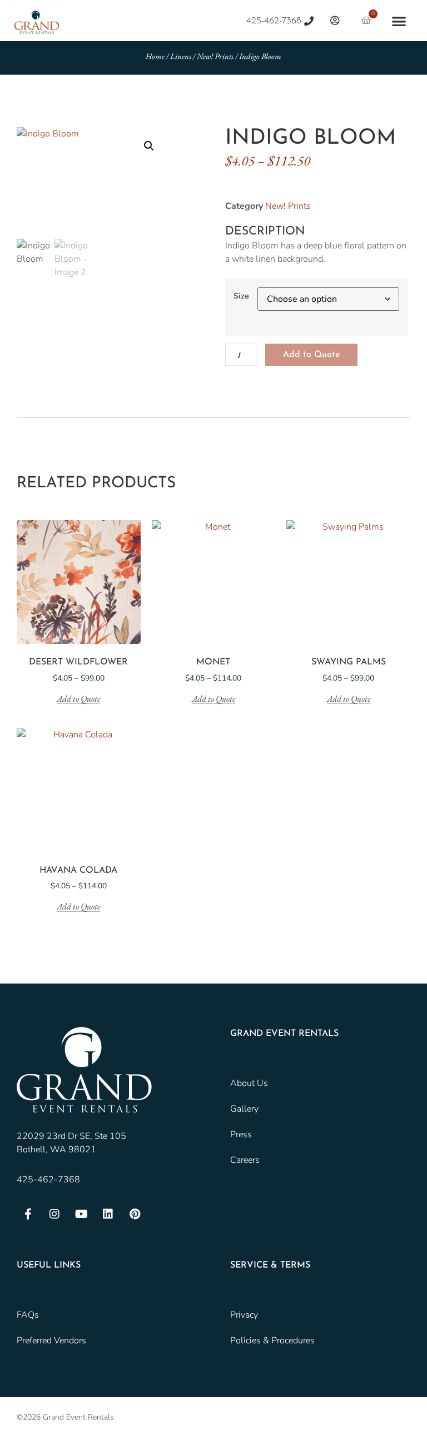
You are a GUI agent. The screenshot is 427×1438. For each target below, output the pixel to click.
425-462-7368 (48, 1179)
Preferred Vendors (51, 1340)
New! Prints (215, 56)
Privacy (244, 1315)
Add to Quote (311, 354)
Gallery (244, 1109)
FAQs (28, 1315)
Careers (245, 1160)
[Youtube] (81, 1214)
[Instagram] (54, 1214)
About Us (249, 1083)
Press (241, 1134)
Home (155, 56)
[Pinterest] (134, 1214)
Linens (180, 56)
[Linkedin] (108, 1214)
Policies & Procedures (272, 1340)
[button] (399, 20)
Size (241, 296)
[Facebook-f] (28, 1214)
